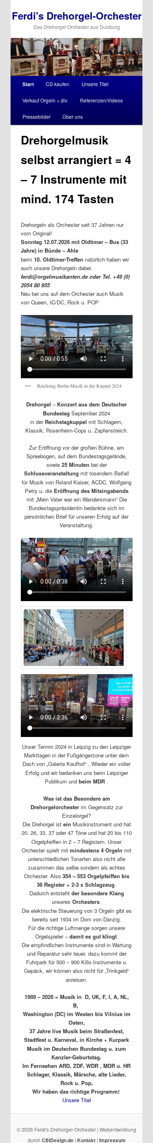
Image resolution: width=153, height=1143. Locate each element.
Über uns (72, 116)
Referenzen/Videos (101, 100)
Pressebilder (36, 116)
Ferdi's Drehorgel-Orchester (77, 15)
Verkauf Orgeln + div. (45, 100)
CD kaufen (57, 83)
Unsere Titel (95, 83)
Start (28, 84)
